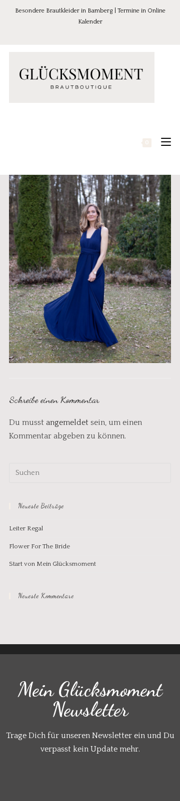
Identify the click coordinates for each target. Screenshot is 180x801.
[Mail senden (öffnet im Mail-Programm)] (111, 32)
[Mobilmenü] (162, 142)
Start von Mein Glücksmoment (52, 563)
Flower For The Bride (39, 546)
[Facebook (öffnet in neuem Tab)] (71, 32)
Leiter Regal (26, 528)
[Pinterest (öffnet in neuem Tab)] (85, 32)
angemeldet (67, 422)
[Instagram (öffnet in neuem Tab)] (99, 32)
